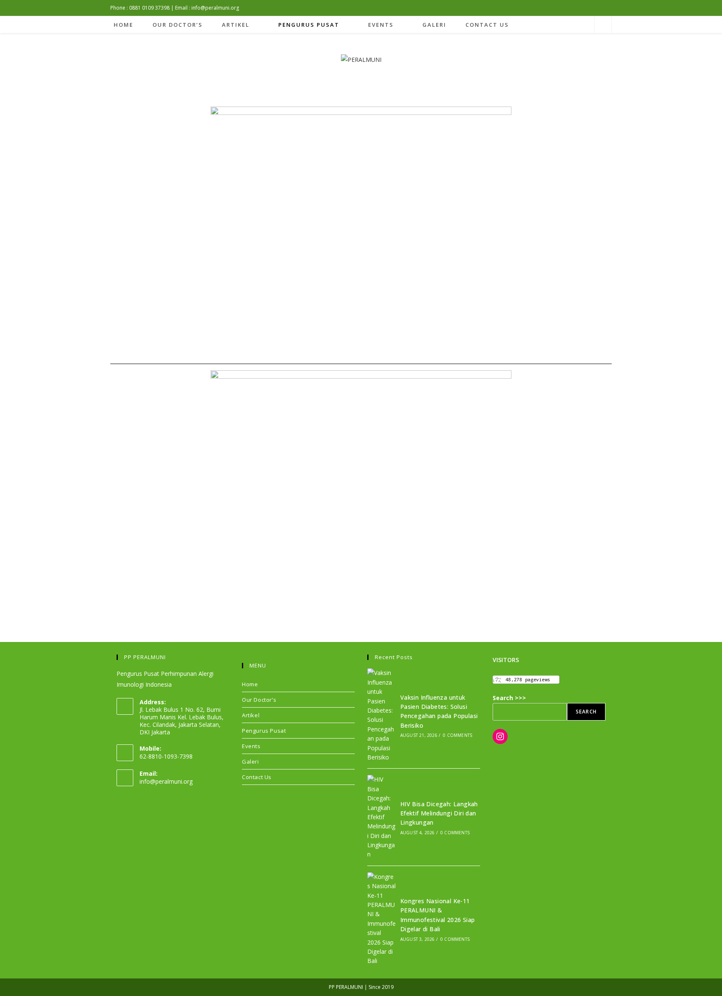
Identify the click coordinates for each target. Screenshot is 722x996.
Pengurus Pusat (264, 730)
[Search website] (603, 25)
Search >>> (509, 698)
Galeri (250, 761)
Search (586, 711)
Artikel (250, 715)
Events (251, 746)
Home (250, 684)
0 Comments (457, 735)
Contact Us (257, 777)
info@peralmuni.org (166, 781)
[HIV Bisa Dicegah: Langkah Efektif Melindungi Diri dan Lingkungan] (381, 817)
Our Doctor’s (259, 699)
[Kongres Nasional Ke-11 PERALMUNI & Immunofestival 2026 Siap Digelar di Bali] (381, 919)
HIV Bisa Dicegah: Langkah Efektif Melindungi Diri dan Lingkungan (439, 813)
